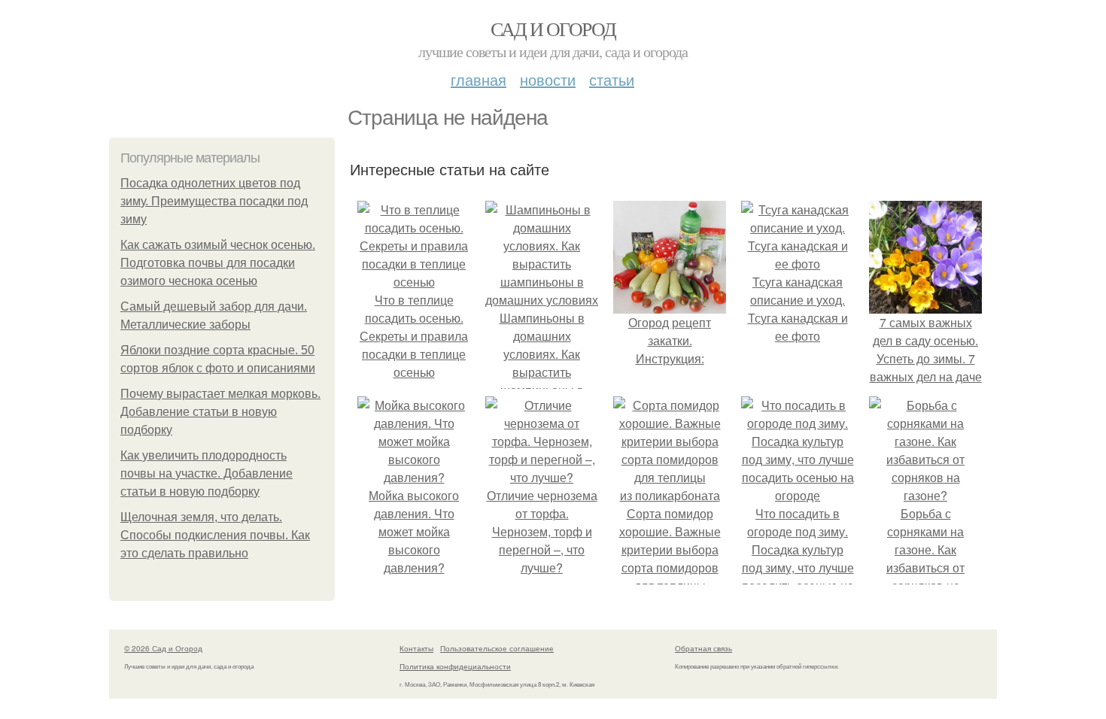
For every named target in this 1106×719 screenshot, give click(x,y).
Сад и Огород (553, 28)
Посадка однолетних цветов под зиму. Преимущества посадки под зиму (214, 201)
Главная (478, 79)
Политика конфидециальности (455, 666)
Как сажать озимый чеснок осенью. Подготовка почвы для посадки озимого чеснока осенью (217, 262)
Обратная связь (703, 648)
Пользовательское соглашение (497, 648)
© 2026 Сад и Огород (163, 648)
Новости (548, 79)
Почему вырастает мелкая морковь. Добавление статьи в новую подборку (220, 411)
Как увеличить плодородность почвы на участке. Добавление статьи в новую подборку (206, 473)
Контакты (416, 648)
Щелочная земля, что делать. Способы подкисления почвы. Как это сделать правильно (215, 535)
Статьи (611, 79)
